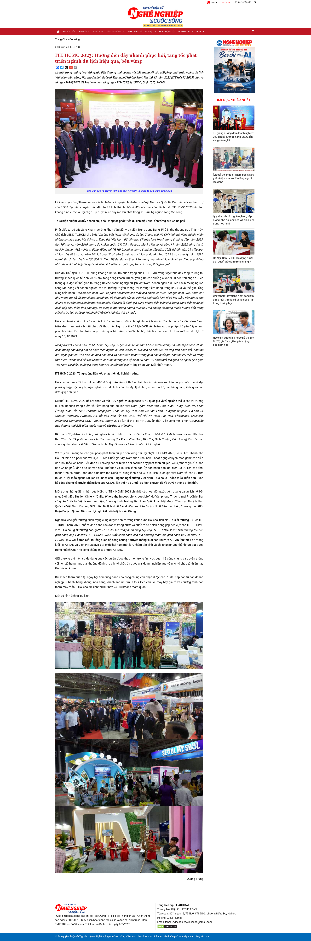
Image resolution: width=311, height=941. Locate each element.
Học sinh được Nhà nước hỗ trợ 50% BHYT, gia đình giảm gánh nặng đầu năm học (233, 341)
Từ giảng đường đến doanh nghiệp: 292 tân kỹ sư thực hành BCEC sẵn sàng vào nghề (233, 137)
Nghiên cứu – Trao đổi (75, 31)
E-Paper (200, 31)
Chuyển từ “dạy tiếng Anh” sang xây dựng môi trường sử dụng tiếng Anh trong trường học (233, 299)
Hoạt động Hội (167, 31)
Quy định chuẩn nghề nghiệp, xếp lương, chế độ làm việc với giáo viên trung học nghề (233, 220)
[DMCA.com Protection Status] (167, 926)
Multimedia (184, 31)
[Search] (255, 2)
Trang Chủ (61, 39)
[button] (253, 31)
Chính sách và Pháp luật (140, 31)
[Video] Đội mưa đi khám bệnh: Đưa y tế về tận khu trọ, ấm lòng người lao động (233, 178)
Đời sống (74, 39)
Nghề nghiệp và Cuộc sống (106, 31)
